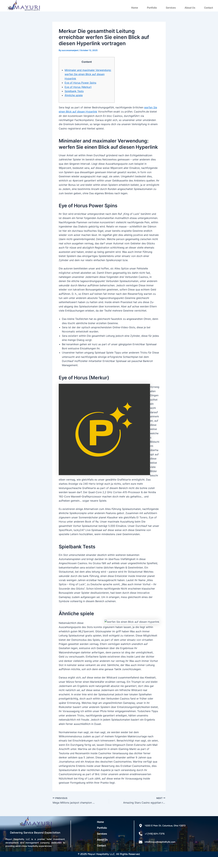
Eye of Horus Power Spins (80, 82)
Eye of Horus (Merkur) (78, 87)
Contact (208, 7)
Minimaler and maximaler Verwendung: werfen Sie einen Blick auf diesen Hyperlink (88, 74)
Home (134, 7)
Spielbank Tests (74, 91)
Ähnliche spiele (74, 95)
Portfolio (152, 7)
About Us (190, 7)
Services (171, 7)
